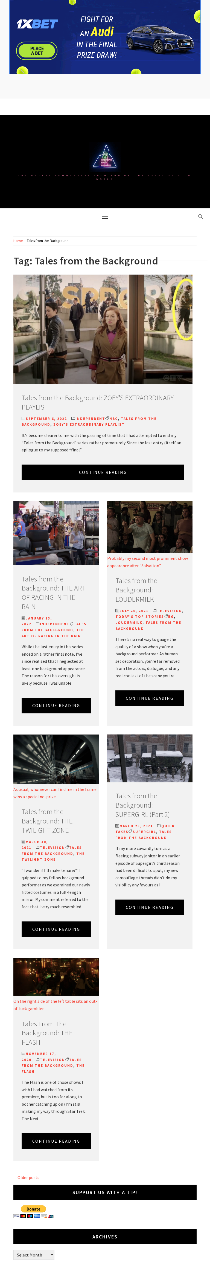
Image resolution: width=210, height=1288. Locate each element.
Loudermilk (128, 622)
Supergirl (144, 831)
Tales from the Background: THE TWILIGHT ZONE (47, 821)
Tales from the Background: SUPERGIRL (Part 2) (142, 805)
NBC (113, 418)
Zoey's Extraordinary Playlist (89, 424)
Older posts (28, 1177)
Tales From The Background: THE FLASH (47, 1033)
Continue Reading (103, 472)
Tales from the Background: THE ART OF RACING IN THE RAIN (54, 592)
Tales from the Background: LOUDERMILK (136, 590)
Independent (90, 418)
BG (171, 616)
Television (169, 611)
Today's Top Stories (139, 616)
